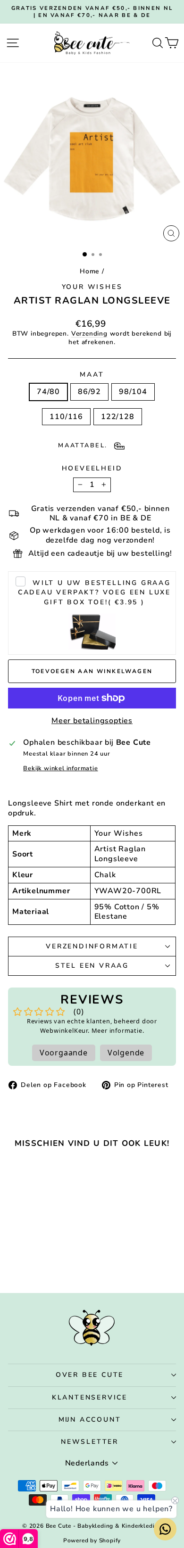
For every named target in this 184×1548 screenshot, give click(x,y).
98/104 (133, 392)
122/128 (117, 417)
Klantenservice (89, 1397)
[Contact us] (165, 1529)
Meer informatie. (118, 1030)
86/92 (89, 392)
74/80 (48, 392)
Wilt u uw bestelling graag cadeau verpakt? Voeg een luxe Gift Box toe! (94, 592)
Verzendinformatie (92, 946)
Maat (92, 375)
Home (90, 271)
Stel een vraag (92, 965)
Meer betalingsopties (92, 721)
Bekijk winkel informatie (60, 769)
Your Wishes (92, 286)
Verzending (89, 333)
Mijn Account (90, 1419)
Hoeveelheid (92, 468)
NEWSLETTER (89, 1441)
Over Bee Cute (90, 1374)
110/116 (66, 417)
